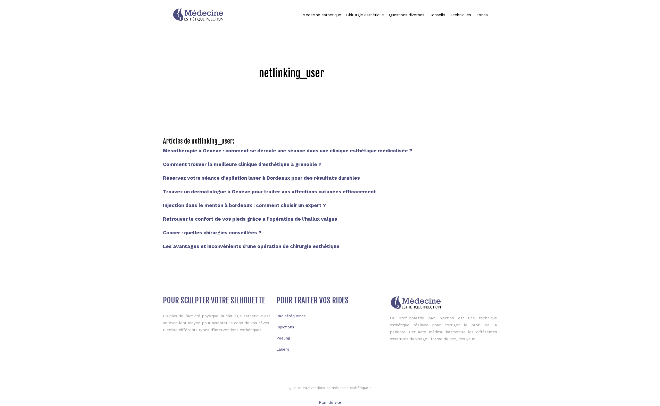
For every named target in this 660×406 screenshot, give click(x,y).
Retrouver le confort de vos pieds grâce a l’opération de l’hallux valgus (250, 219)
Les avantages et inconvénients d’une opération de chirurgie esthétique (251, 246)
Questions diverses (406, 15)
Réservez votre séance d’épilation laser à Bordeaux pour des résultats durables (261, 178)
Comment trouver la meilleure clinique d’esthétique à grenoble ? (242, 164)
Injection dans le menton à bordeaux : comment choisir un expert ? (244, 205)
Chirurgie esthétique (365, 15)
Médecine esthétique (321, 15)
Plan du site (330, 402)
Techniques (460, 15)
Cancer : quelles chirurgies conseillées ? (212, 233)
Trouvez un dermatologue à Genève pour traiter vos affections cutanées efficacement (269, 192)
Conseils (437, 15)
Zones (482, 15)
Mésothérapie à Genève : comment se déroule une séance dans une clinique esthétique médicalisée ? (287, 151)
